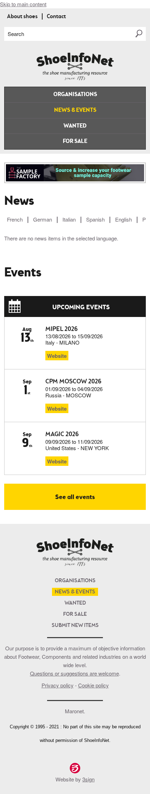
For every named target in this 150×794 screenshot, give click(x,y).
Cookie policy (93, 685)
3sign (88, 779)
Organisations (75, 95)
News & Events (75, 110)
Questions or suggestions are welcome (74, 673)
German (42, 219)
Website (57, 356)
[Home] (75, 78)
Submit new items (75, 625)
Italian (69, 219)
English (123, 219)
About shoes (22, 17)
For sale (75, 141)
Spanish (95, 219)
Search (16, 33)
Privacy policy (58, 685)
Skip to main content (23, 4)
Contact (56, 17)
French (15, 219)
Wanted (75, 126)
